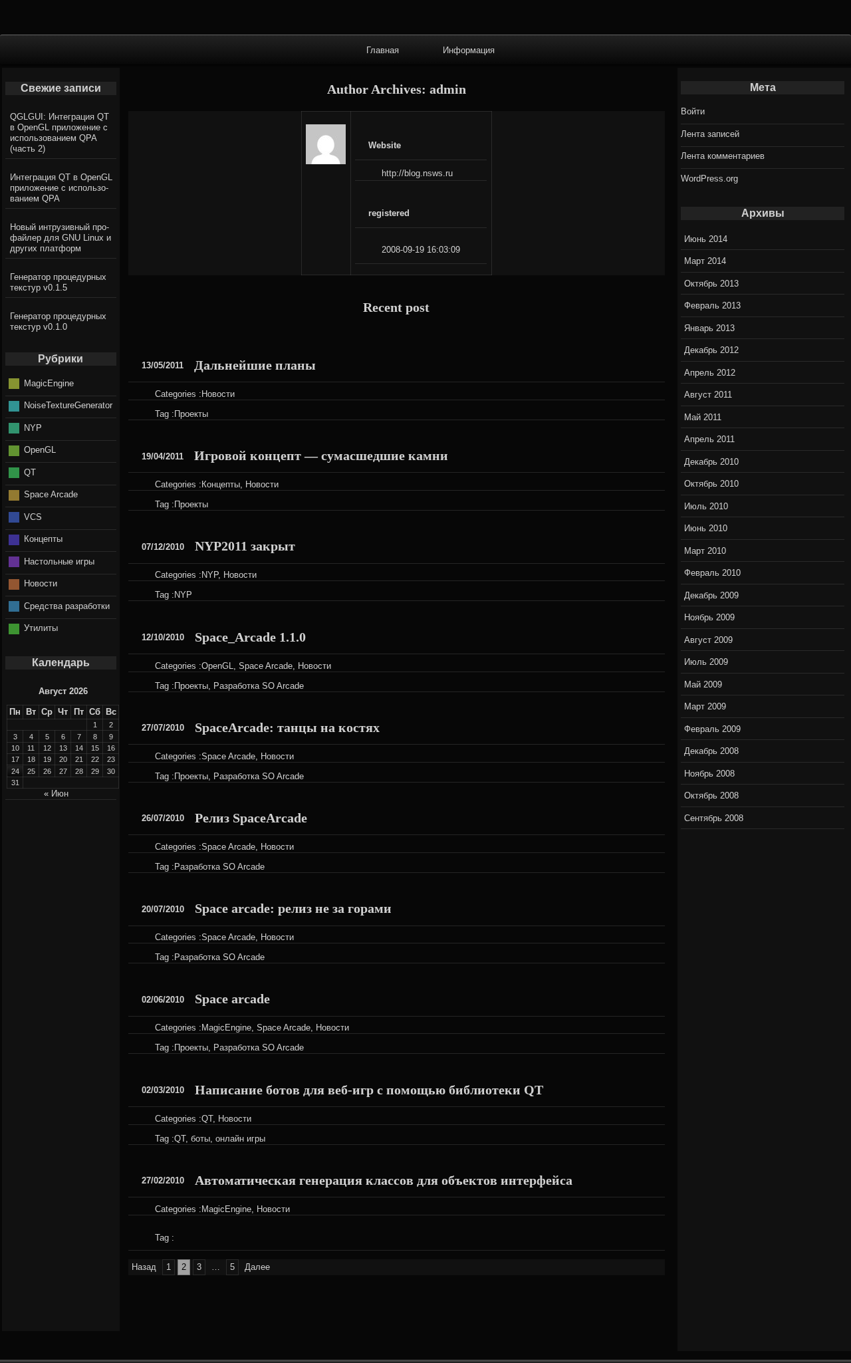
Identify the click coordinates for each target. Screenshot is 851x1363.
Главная (382, 49)
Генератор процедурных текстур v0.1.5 (58, 282)
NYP (209, 575)
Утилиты (41, 628)
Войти (693, 111)
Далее (257, 1267)
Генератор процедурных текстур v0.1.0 (58, 321)
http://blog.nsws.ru (417, 173)
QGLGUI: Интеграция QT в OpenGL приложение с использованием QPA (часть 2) (59, 133)
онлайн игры (240, 1139)
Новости (218, 394)
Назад (144, 1267)
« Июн (56, 794)
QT (207, 1119)
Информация (469, 49)
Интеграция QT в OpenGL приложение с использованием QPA (61, 187)
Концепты (220, 484)
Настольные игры (59, 561)
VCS (33, 517)
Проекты (191, 414)
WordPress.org (709, 179)
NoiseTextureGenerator (68, 405)
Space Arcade (266, 666)
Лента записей (710, 134)
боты (200, 1139)
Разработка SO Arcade (258, 686)
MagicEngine (226, 1028)
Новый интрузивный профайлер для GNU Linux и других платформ (60, 237)
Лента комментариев (723, 156)
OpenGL (217, 666)
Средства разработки (67, 606)
